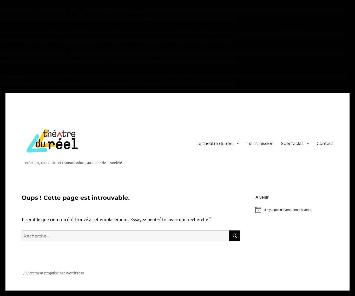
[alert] (294, 210)
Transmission (260, 143)
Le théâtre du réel (215, 143)
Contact (325, 143)
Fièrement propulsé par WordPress (55, 273)
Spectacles (292, 143)
